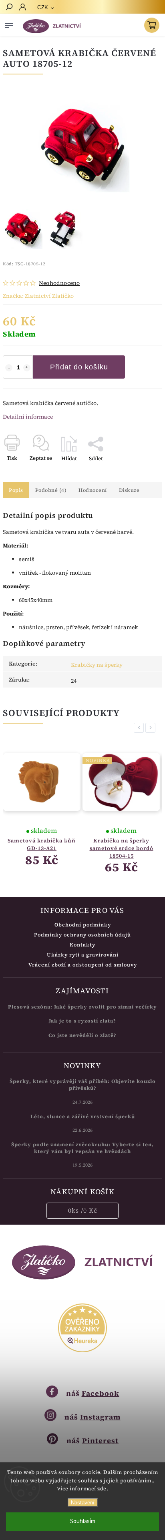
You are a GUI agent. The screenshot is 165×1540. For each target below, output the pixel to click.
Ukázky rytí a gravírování (83, 954)
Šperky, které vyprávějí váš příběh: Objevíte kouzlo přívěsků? (83, 1084)
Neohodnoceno (59, 283)
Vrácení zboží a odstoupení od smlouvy (82, 964)
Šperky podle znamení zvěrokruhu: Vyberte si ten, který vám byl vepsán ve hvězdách (82, 1148)
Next (151, 728)
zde (102, 1488)
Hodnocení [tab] (92, 490)
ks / (82, 1210)
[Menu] (9, 24)
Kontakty (82, 944)
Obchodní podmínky (82, 924)
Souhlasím (82, 1521)
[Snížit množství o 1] (8, 367)
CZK (42, 7)
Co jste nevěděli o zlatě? (82, 1035)
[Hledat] (9, 8)
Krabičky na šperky (97, 665)
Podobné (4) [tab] (51, 490)
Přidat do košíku (79, 367)
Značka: (38, 296)
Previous (140, 728)
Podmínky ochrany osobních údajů (82, 934)
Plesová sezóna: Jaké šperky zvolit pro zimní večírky (82, 1006)
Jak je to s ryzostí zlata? (82, 1020)
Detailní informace (28, 417)
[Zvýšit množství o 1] (26, 367)
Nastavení (83, 1503)
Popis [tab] (16, 490)
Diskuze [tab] (129, 490)
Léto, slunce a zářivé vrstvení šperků (82, 1116)
